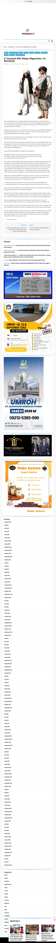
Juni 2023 (7, 641)
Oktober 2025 (8, 553)
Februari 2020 (8, 767)
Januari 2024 (7, 619)
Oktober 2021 (8, 704)
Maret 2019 (7, 799)
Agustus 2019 (8, 786)
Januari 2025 (7, 582)
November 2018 (8, 811)
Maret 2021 (7, 726)
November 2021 (8, 701)
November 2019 (8, 777)
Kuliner (6, 897)
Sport (6, 925)
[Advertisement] (28, 16)
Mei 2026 (7, 531)
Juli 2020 (7, 752)
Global (26, 52)
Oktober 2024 (8, 591)
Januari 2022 (7, 695)
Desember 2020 (8, 736)
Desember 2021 (8, 698)
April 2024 (7, 610)
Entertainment (13, 52)
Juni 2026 (7, 528)
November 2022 (8, 663)
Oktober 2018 (8, 814)
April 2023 (7, 648)
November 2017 (8, 846)
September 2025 (8, 556)
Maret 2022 (7, 689)
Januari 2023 (7, 657)
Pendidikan (44, 52)
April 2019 (7, 796)
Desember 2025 (8, 547)
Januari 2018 (7, 840)
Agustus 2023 (8, 635)
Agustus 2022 (8, 673)
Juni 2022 (7, 679)
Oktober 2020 (8, 742)
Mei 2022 (7, 682)
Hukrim (31, 52)
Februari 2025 (8, 578)
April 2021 (7, 723)
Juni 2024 (7, 604)
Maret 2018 (7, 833)
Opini (6, 909)
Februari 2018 (8, 836)
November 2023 (8, 626)
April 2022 (7, 685)
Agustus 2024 (8, 597)
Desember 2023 (8, 622)
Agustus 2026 (8, 522)
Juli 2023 (6, 638)
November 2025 (8, 550)
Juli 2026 (7, 525)
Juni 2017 (7, 862)
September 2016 (8, 865)
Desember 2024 (8, 585)
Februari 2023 (8, 654)
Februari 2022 (8, 692)
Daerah (6, 878)
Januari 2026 (7, 544)
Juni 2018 (7, 827)
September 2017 (8, 852)
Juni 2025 (7, 566)
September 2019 (8, 783)
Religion (12, 55)
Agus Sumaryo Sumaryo (10, 255)
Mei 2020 (7, 758)
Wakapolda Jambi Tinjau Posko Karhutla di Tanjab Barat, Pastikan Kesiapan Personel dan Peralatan (16, 937)
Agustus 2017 (8, 855)
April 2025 (7, 572)
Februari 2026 (8, 541)
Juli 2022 (6, 676)
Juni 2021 (7, 717)
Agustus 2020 (8, 748)
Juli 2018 (6, 824)
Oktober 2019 (8, 780)
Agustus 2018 (8, 821)
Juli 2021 (6, 714)
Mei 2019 (7, 792)
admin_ (8, 64)
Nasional (37, 52)
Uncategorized (20, 55)
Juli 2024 (7, 600)
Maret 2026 (7, 537)
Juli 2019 (6, 789)
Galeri (20, 52)
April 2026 (7, 534)
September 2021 (8, 707)
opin (6, 906)
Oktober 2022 (8, 666)
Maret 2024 (7, 613)
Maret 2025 (7, 575)
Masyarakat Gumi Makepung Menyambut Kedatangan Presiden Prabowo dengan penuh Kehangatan (47, 937)
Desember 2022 (8, 660)
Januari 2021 (7, 733)
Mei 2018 (7, 830)
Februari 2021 (8, 729)
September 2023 (8, 632)
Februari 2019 (8, 802)
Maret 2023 (7, 651)
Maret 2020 (7, 764)
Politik (6, 55)
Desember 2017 (8, 843)
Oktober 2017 (8, 849)
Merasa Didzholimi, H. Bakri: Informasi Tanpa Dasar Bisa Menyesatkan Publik (27, 260)
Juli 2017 (6, 859)
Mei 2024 (7, 607)
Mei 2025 (7, 569)
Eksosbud (7, 881)
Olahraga (7, 903)
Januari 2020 (7, 770)
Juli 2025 (7, 563)
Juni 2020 (7, 755)
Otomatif (7, 912)
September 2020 (8, 745)
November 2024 (8, 588)
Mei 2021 (7, 720)
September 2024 (8, 594)
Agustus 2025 (8, 559)
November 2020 (8, 739)
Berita (6, 52)
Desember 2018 (8, 808)
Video (6, 931)
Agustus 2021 (8, 711)
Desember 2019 (8, 774)
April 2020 (7, 761)
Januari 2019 (7, 805)
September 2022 (8, 670)
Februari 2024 (8, 616)
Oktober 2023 (8, 629)
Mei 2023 (7, 644)
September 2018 (8, 818)
